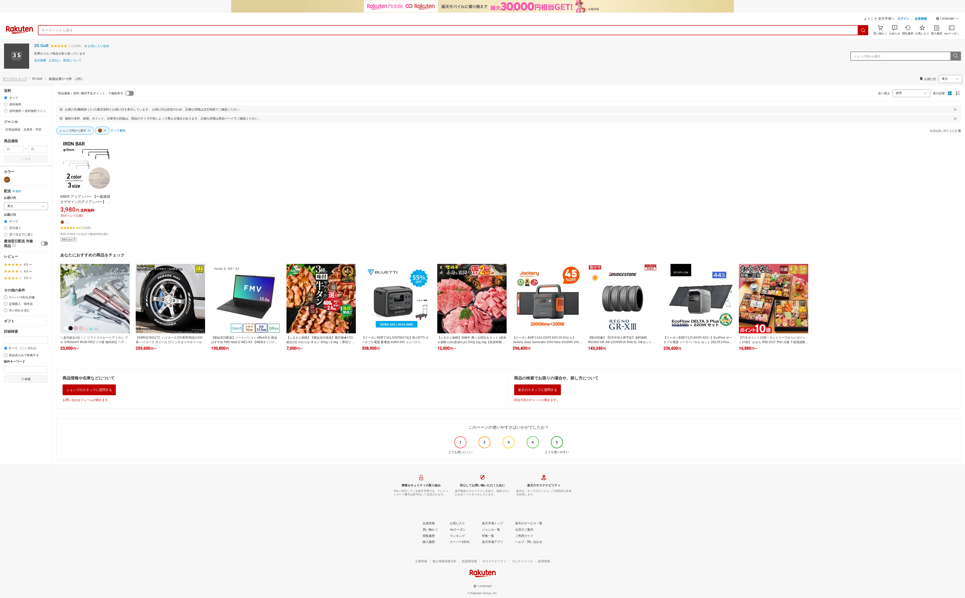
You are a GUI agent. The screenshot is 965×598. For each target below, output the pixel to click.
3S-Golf (41, 46)
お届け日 (10, 214)
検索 (28, 159)
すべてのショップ (15, 79)
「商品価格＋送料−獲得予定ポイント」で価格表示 (89, 93)
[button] (947, 19)
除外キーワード (14, 361)
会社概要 (40, 60)
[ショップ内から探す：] (955, 56)
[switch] (44, 244)
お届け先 (10, 198)
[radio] (5, 97)
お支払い (55, 60)
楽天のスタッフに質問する (537, 390)
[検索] (863, 30)
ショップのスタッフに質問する (89, 390)
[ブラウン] (7, 180)
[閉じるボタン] (955, 109)
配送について (72, 60)
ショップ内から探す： (868, 56)
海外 (18, 191)
